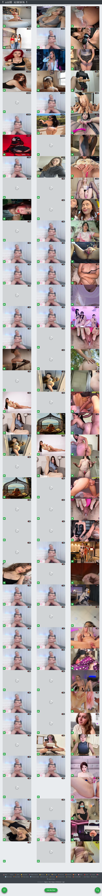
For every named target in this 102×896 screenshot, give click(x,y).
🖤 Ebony (11, 874)
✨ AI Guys (68, 876)
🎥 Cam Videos (86, 876)
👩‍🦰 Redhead (68, 874)
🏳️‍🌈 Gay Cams (16, 876)
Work (50, 882)
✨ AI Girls (52, 876)
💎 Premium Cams (34, 876)
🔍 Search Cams (51, 879)
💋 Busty (86, 874)
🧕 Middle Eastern (33, 874)
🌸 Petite (80, 874)
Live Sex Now (51, 890)
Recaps (53, 882)
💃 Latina (17, 874)
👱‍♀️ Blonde (53, 874)
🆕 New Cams (8, 876)
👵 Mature (42, 874)
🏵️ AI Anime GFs (60, 876)
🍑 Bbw (74, 874)
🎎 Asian (5, 874)
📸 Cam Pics (94, 876)
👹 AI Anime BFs (77, 876)
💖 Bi (98, 874)
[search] (97, 890)
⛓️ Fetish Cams (44, 876)
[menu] (4, 890)
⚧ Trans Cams (25, 876)
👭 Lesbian (92, 874)
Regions (46, 882)
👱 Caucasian (24, 874)
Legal (63, 882)
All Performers (58, 882)
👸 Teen (48, 874)
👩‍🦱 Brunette (61, 874)
